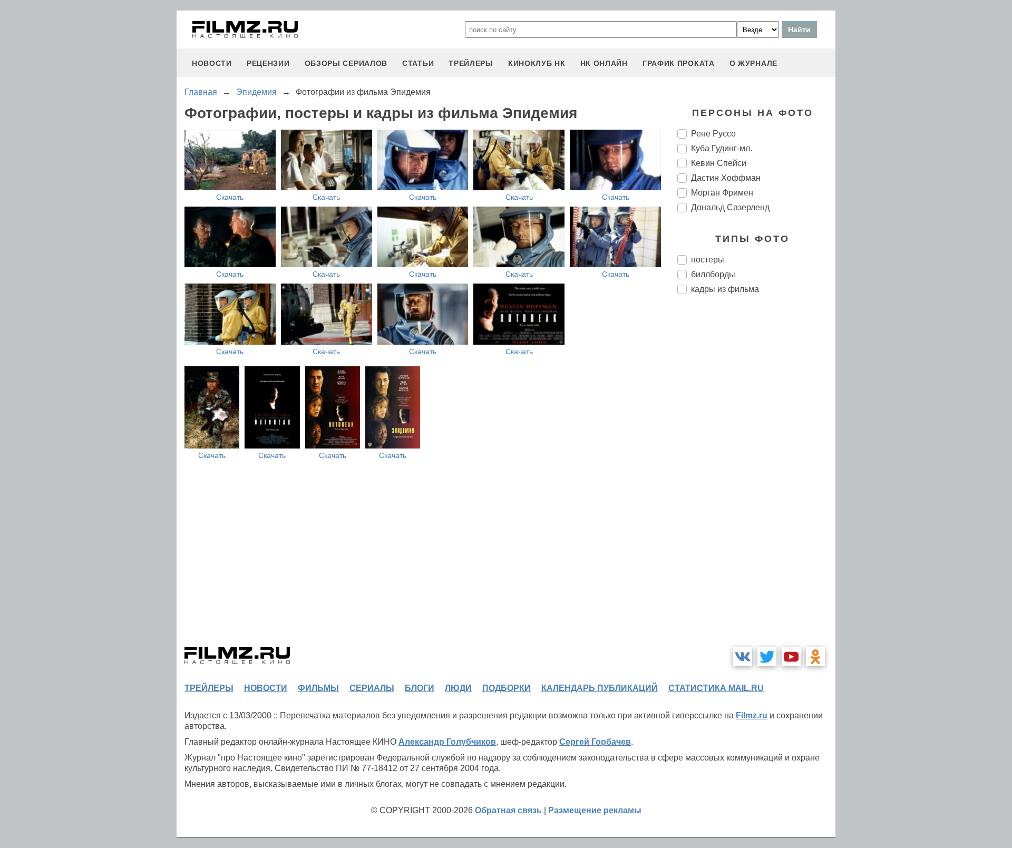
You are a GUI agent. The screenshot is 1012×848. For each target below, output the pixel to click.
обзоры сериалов (346, 63)
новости (212, 63)
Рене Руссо (713, 133)
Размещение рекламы (594, 810)
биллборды (713, 274)
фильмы (318, 688)
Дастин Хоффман (726, 177)
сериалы (371, 688)
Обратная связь (508, 810)
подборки (506, 688)
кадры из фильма (725, 289)
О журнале (753, 63)
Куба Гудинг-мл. (721, 148)
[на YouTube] (791, 656)
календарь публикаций (599, 688)
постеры (707, 259)
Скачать (230, 197)
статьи (418, 63)
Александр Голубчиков (447, 741)
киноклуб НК (537, 63)
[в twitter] (766, 656)
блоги (419, 688)
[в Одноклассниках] (815, 656)
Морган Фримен (722, 192)
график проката (679, 63)
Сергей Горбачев (595, 741)
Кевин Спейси (718, 163)
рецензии (268, 63)
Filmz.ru (751, 715)
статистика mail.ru (716, 688)
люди (458, 688)
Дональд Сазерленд (730, 207)
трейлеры (471, 63)
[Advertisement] (756, 478)
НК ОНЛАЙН (604, 63)
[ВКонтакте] (742, 656)
